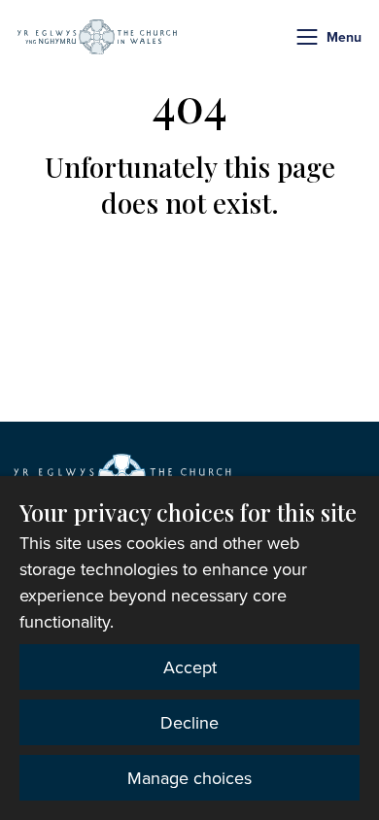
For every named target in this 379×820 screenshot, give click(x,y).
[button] (307, 37)
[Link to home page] (97, 36)
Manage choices (189, 778)
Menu (344, 37)
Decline (189, 722)
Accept (190, 667)
